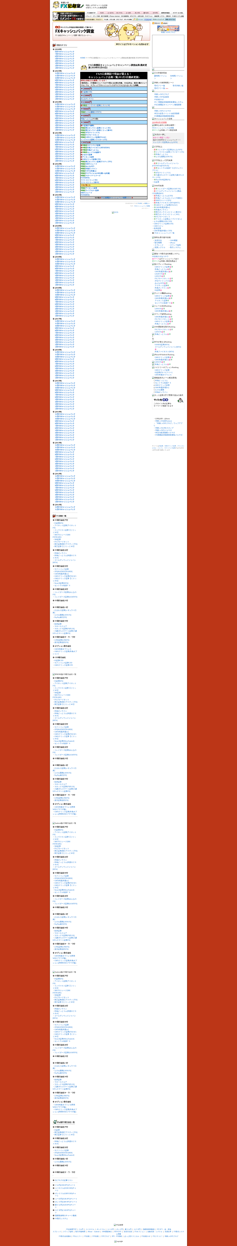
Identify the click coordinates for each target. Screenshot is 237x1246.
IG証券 (57, 1130)
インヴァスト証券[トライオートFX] (94, 140)
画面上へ (147, 203)
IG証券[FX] (58, 523)
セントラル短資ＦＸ (62, 585)
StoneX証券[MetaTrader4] (64, 741)
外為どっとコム (86, 119)
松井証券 (58, 624)
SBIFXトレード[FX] (163, 200)
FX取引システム (61, 1218)
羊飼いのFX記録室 (161, 97)
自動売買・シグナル (159, 16)
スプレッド (88, 16)
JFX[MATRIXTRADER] (63, 571)
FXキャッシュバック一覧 (164, 233)
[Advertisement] (151, 6)
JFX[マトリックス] (93, 133)
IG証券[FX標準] (88, 126)
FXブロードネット (61, 542)
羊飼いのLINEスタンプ (164, 428)
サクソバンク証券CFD (63, 663)
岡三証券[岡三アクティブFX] (65, 544)
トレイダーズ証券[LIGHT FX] (169, 189)
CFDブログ (119, 19)
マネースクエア (60, 626)
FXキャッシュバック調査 (101, 32)
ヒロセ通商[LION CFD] (163, 221)
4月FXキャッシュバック (64, 61)
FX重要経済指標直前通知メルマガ (168, 435)
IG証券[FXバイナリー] (163, 372)
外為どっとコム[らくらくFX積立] (169, 198)
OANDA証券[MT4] (162, 345)
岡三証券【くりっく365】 (64, 546)
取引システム (175, 247)
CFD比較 (112, 19)
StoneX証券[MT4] (61, 583)
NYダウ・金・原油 (177, 13)
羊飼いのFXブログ (170, 19)
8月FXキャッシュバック (64, 52)
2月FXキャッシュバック (64, 66)
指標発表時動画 (165, 13)
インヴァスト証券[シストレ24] (98, 105)
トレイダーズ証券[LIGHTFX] (65, 597)
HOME (82, 58)
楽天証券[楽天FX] (61, 642)
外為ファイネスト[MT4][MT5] (168, 203)
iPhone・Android (114, 16)
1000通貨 (173, 240)
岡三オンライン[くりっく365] (167, 214)
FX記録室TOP (91, 13)
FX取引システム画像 (177, 16)
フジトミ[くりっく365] (89, 180)
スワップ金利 (96, 16)
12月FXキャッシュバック (65, 73)
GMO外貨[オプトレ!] (62, 649)
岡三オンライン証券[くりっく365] (98, 128)
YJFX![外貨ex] (91, 171)
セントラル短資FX (94, 152)
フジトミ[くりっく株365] (90, 182)
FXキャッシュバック (158, 19)
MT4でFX (133, 16)
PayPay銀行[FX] (60, 617)
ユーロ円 (128, 13)
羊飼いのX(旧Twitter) (163, 421)
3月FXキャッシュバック (64, 63)
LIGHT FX (159, 274)
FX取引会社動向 (90, 19)
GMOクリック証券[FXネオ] (65, 576)
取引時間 (158, 243)
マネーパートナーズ (93, 176)
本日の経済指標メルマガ (165, 433)
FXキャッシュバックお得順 (163, 128)
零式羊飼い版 (178, 86)
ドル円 (101, 13)
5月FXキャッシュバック (64, 59)
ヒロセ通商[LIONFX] (93, 112)
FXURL (140, 203)
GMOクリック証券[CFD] (91, 159)
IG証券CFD (58, 660)
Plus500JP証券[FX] (163, 180)
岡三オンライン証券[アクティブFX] (99, 162)
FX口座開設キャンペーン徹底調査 (167, 105)
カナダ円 (154, 13)
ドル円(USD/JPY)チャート (65, 1185)
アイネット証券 (88, 157)
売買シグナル (160, 247)
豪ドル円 (146, 13)
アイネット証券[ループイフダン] (169, 219)
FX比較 (106, 19)
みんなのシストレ (87, 99)
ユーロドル (110, 13)
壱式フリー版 (159, 88)
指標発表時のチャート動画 (65, 1215)
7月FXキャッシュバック (64, 54)
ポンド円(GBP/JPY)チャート (66, 1202)
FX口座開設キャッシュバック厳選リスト (116, 198)
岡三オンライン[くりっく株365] (168, 212)
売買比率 (168, 16)
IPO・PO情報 (127, 19)
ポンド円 (137, 13)
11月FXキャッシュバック (65, 76)
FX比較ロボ (147, 19)
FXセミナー (99, 19)
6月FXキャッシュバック (64, 56)
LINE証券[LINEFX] (61, 640)
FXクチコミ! (157, 1236)
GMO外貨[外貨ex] (61, 574)
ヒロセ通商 (159, 390)
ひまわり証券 (87, 155)
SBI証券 (57, 539)
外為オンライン (60, 553)
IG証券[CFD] (87, 92)
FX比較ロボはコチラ (160, 256)
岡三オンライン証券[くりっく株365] (99, 130)
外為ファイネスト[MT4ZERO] (98, 148)
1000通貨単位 (125, 16)
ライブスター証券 (92, 190)
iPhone (172, 243)
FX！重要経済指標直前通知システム (168, 102)
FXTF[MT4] (85, 178)
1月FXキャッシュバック (64, 68)
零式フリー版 (159, 86)
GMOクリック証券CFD (63, 665)
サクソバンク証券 (61, 569)
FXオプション (148, 16)
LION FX (158, 276)
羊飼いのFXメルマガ (162, 111)
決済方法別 (140, 16)
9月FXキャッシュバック (64, 80)
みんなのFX (90, 166)
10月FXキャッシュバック (65, 78)
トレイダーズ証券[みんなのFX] (165, 142)
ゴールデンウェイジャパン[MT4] (168, 347)
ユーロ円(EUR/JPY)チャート (66, 1199)
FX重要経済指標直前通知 (164, 116)
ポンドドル (119, 13)
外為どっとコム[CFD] (164, 196)
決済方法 (158, 240)
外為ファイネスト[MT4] (164, 352)
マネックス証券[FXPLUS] (64, 629)
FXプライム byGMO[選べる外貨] (98, 173)
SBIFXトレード (91, 164)
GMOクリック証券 (162, 267)
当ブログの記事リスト (64, 1180)
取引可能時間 (104, 16)
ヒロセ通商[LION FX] (62, 615)
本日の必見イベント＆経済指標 (166, 113)
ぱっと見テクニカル (137, 19)
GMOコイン (158, 226)
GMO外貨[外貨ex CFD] (163, 231)
